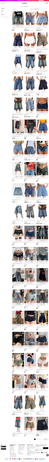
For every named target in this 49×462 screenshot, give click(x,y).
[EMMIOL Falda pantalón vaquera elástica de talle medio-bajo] (37, 30)
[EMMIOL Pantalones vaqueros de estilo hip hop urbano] (24, 73)
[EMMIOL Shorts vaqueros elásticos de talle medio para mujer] (24, 202)
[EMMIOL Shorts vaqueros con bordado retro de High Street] (37, 329)
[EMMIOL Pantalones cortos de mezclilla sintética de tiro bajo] (37, 116)
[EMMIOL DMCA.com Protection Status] (42, 459)
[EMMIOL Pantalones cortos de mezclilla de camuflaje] (37, 308)
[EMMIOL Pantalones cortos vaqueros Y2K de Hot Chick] (12, 350)
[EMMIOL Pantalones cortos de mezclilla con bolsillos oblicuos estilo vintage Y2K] (12, 414)
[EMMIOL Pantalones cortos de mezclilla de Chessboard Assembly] (37, 287)
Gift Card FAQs (29, 450)
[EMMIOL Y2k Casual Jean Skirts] (24, 50)
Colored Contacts (20, 453)
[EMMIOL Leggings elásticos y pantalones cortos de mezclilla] (37, 350)
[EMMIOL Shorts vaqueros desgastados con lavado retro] (37, 265)
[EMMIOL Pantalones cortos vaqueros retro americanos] (37, 414)
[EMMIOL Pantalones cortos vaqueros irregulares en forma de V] (37, 181)
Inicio (21, 6)
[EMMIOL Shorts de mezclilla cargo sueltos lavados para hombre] (37, 223)
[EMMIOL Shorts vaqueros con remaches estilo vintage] (12, 372)
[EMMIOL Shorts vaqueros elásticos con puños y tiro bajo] (37, 393)
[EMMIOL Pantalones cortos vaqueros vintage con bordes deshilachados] (37, 372)
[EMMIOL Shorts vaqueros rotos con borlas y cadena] (12, 159)
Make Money (29, 455)
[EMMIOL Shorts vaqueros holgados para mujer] (37, 94)
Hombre (2, 10)
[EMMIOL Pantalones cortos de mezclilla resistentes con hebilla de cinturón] (12, 244)
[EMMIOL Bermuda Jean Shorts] (12, 94)
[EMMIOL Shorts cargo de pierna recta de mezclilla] (24, 413)
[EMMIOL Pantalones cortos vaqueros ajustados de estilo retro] (24, 138)
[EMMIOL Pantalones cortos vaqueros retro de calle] (37, 244)
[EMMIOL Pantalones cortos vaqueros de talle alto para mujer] (24, 159)
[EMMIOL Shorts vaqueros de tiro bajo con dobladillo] (24, 372)
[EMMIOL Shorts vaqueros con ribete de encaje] (24, 286)
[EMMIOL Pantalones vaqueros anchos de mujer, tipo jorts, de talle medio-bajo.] (24, 95)
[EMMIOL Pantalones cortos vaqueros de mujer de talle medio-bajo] (24, 116)
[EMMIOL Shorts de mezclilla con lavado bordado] (37, 435)
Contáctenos (11, 448)
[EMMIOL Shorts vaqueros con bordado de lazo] (24, 307)
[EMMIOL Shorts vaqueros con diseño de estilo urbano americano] (12, 329)
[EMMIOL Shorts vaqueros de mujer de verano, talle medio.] (24, 30)
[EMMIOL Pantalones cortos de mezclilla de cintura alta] (24, 265)
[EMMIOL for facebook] (36, 452)
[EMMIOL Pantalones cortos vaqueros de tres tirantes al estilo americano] (12, 138)
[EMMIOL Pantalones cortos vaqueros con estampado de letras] (12, 202)
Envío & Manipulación (21, 447)
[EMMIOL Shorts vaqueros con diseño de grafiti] (12, 307)
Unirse (46, 448)
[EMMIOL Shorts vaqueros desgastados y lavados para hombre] (12, 223)
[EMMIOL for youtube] (42, 452)
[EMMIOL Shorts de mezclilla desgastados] (24, 350)
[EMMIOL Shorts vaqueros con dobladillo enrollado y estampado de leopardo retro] (12, 265)
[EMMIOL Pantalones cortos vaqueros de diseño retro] (12, 181)
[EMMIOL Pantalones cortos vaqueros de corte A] (24, 180)
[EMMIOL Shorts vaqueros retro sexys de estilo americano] (24, 329)
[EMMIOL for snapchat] (46, 452)
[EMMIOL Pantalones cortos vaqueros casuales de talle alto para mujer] (37, 202)
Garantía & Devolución (21, 446)
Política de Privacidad (13, 454)
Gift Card (19, 452)
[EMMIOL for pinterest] (44, 452)
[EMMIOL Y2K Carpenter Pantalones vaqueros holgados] (12, 73)
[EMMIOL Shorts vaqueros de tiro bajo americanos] (24, 244)
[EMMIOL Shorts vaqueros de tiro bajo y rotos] (12, 392)
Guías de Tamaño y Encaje (30, 446)
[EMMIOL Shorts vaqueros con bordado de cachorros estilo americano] (12, 287)
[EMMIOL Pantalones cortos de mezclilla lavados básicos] (37, 138)
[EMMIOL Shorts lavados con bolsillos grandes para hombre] (12, 30)
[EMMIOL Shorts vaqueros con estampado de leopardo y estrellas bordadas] (37, 159)
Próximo (45, 439)
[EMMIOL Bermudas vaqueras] (12, 50)
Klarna (19, 450)
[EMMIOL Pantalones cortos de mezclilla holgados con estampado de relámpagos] (12, 435)
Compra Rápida (18, 25)
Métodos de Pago (20, 449)
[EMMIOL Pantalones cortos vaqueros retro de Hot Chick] (24, 435)
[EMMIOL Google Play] (3, 449)
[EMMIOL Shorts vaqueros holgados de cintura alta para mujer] (24, 223)
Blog (10, 451)
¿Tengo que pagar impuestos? (31, 451)
